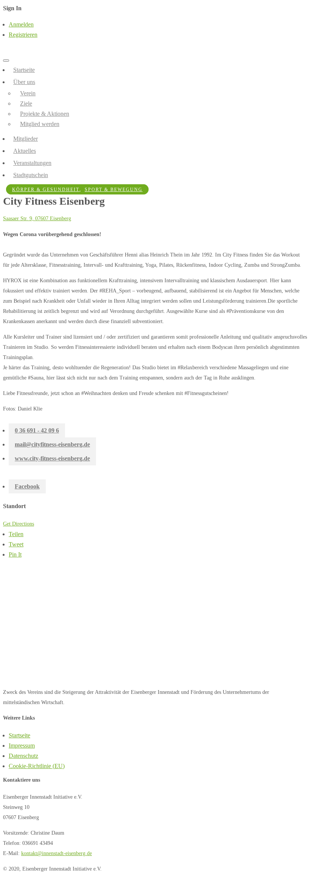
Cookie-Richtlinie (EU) (37, 766)
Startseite (24, 70)
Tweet (16, 544)
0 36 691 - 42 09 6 (37, 430)
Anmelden (21, 24)
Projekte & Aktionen (44, 113)
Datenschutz (23, 756)
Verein (28, 93)
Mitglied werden (39, 124)
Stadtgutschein (30, 175)
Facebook (27, 486)
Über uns (24, 82)
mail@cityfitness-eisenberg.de (52, 444)
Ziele (26, 103)
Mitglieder (25, 138)
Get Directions (18, 524)
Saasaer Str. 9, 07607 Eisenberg (37, 218)
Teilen (16, 534)
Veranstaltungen (32, 163)
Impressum (22, 745)
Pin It (15, 554)
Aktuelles (24, 151)
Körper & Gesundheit (45, 189)
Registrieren (23, 34)
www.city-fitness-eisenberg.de (52, 458)
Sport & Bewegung (114, 189)
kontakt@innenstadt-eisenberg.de (56, 853)
